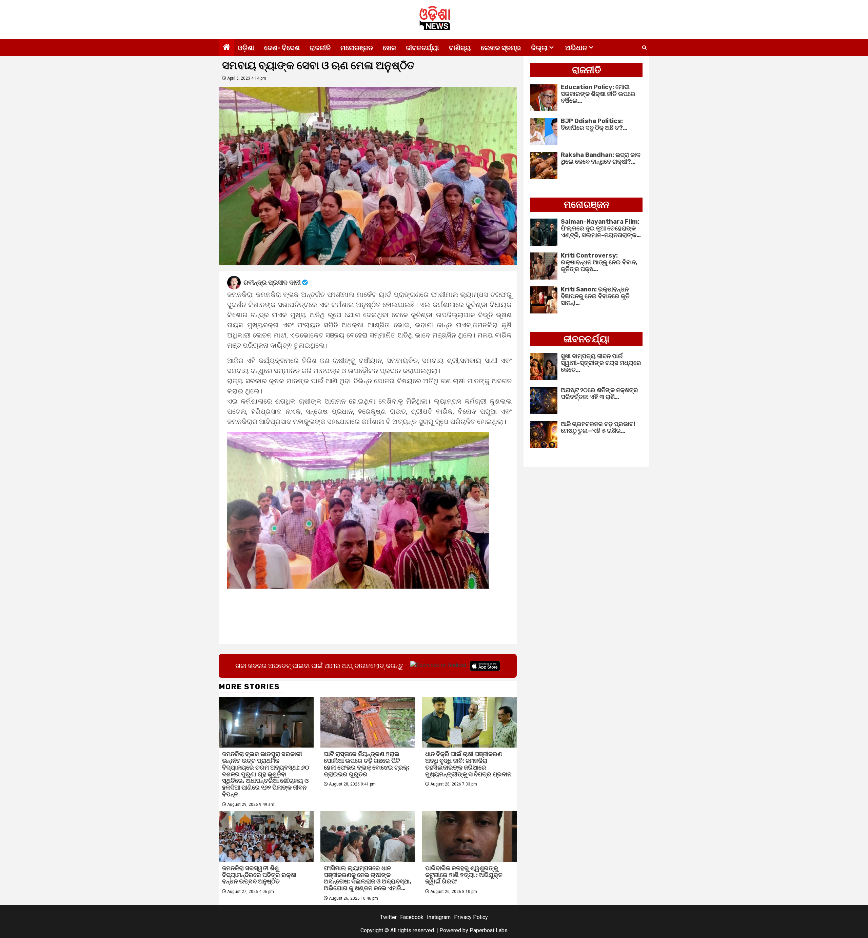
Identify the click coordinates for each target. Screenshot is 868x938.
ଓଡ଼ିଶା (246, 48)
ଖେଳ (389, 48)
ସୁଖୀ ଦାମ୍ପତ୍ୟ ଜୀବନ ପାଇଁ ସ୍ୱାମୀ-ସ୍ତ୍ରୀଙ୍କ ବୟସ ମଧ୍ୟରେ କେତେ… (601, 362)
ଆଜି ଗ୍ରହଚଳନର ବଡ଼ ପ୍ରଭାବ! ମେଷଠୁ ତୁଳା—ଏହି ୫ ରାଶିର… (598, 427)
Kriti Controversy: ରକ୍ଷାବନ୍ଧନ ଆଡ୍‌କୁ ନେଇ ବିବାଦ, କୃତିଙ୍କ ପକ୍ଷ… (599, 262)
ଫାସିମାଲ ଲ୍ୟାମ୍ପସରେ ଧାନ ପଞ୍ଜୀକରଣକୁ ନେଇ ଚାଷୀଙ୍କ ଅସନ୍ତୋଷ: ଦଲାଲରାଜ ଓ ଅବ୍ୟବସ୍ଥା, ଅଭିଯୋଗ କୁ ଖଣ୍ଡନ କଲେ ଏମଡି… (367, 878)
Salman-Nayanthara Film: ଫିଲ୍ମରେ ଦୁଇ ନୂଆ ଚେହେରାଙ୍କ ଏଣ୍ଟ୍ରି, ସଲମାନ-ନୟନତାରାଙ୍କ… (601, 228)
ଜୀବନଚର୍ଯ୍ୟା (422, 48)
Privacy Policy (471, 917)
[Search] (644, 47)
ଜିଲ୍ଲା (539, 48)
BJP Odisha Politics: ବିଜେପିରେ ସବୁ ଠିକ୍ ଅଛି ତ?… (594, 124)
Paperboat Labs (489, 930)
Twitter (388, 917)
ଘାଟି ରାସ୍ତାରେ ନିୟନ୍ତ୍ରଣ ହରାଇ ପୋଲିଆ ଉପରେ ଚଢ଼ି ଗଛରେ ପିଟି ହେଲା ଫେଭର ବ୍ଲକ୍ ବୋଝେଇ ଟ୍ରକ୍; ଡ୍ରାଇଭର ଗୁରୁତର (366, 764)
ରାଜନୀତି (320, 48)
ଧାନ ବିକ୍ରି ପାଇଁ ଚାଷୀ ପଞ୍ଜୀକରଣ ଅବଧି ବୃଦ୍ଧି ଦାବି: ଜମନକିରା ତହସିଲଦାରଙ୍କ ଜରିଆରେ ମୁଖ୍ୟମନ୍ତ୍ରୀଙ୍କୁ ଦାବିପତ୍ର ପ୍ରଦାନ (468, 764)
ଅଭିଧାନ (576, 48)
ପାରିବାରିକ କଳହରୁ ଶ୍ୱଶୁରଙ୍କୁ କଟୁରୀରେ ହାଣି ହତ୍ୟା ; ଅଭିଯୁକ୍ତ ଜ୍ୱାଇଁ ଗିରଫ (463, 874)
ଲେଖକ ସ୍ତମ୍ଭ (501, 48)
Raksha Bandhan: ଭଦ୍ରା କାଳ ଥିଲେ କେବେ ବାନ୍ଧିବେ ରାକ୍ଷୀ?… (600, 158)
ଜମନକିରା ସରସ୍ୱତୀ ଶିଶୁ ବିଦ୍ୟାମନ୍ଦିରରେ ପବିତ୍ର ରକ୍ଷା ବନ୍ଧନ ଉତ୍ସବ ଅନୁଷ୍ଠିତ (259, 874)
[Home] (226, 48)
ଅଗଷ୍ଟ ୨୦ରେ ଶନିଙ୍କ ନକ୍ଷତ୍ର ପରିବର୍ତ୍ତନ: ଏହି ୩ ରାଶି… (599, 393)
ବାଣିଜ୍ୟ (460, 48)
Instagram (439, 917)
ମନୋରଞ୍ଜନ (356, 48)
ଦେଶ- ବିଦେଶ (282, 48)
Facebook (411, 917)
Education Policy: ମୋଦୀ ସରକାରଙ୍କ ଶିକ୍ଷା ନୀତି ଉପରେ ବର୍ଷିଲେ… (598, 93)
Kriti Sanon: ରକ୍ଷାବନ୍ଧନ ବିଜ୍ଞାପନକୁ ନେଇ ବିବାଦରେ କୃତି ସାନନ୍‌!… (595, 296)
